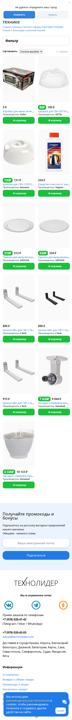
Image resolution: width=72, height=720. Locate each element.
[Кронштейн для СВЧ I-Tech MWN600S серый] (19, 371)
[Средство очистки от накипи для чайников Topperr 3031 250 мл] (54, 152)
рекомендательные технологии (27, 700)
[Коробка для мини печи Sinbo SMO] (19, 79)
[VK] (8, 605)
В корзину (19, 120)
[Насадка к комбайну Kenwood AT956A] (19, 444)
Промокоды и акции (16, 684)
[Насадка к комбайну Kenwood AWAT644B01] (54, 371)
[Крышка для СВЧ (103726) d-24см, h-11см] (19, 152)
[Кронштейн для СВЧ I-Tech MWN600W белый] (19, 298)
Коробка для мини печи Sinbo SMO (24, 111)
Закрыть (52, 14)
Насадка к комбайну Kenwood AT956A (25, 476)
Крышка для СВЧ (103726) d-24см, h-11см (27, 184)
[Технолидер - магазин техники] (36, 582)
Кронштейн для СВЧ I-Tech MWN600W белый (30, 330)
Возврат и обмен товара (18, 679)
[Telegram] (36, 605)
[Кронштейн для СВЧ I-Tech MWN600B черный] (54, 298)
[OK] (63, 605)
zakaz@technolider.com (18, 637)
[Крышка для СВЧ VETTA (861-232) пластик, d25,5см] (54, 79)
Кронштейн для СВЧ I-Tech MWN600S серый (29, 403)
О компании (11, 674)
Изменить (19, 14)
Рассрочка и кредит (15, 689)
